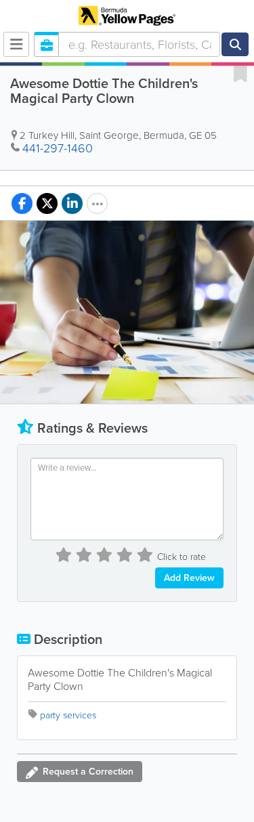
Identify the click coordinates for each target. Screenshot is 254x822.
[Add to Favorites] (240, 73)
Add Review (189, 578)
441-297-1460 (57, 148)
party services (68, 715)
